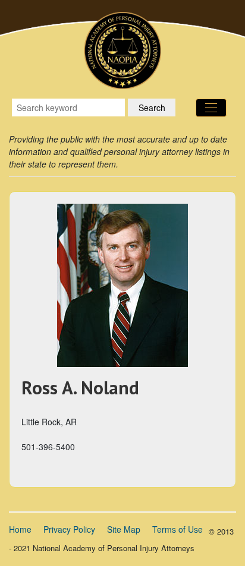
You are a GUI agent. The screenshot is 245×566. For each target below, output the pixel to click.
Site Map (123, 529)
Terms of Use (177, 529)
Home (20, 529)
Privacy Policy (69, 529)
